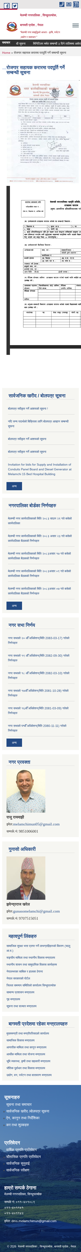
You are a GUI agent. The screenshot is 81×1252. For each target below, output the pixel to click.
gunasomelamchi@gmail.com (36, 911)
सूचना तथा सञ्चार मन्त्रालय (21, 1006)
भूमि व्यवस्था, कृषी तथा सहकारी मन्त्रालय (28, 1061)
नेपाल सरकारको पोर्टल (18, 978)
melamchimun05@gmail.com (36, 824)
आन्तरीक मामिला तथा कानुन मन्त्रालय (26, 1047)
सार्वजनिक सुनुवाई (18, 1163)
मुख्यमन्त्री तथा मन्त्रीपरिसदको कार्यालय (27, 1033)
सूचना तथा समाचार (19, 1105)
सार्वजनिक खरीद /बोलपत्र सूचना (27, 1111)
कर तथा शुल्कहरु (17, 1125)
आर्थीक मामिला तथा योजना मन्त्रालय (25, 1054)
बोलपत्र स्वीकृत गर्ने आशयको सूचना (27, 439)
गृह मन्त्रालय (13, 999)
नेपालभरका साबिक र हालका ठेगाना (24, 971)
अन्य (14, 486)
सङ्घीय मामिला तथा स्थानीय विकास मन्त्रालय (30, 957)
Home (6, 52)
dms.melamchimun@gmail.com (34, 1221)
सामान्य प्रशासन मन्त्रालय (20, 992)
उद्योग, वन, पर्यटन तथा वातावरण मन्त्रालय (29, 1075)
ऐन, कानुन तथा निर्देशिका (23, 1118)
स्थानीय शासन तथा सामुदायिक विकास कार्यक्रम (31, 964)
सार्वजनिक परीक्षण (17, 1170)
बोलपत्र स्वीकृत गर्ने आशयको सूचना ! (28, 408)
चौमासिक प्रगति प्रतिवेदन (23, 1157)
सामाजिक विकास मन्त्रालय (20, 1040)
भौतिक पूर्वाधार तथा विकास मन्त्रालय (25, 1068)
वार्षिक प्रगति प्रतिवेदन (21, 1150)
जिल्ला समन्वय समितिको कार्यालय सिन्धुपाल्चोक (31, 985)
